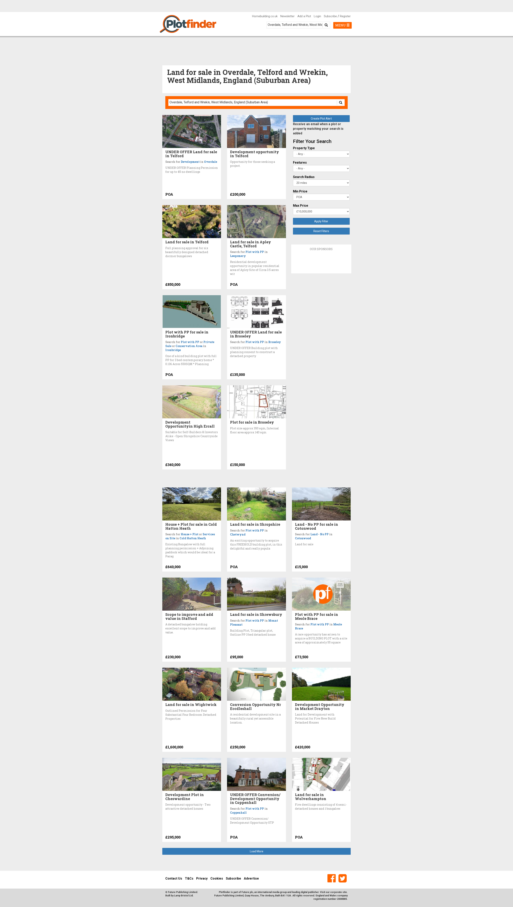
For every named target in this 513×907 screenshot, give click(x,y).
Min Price (300, 191)
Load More (256, 851)
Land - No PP (319, 534)
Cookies (216, 878)
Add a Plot (304, 16)
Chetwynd (237, 534)
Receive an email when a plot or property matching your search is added (318, 128)
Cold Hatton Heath (193, 538)
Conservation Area (189, 346)
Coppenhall (238, 812)
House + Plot (189, 534)
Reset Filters (321, 231)
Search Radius (304, 177)
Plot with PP (254, 252)
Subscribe (330, 16)
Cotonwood (303, 538)
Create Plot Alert (321, 118)
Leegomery (238, 256)
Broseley (274, 342)
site (344, 892)
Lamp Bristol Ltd (183, 895)
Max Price (300, 205)
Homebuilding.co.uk (265, 16)
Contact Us (173, 878)
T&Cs (189, 878)
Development (190, 162)
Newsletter (287, 16)
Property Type (304, 148)
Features (300, 162)
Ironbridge (173, 350)
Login (317, 16)
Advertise (251, 878)
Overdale (210, 162)
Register (345, 16)
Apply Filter (321, 221)
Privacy (202, 878)
